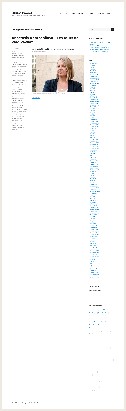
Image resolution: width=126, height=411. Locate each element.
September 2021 (94, 170)
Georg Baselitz (93, 342)
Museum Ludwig (108, 363)
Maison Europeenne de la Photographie (18, 100)
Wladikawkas (20, 122)
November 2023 (94, 123)
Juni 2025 (92, 89)
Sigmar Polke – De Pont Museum (99, 49)
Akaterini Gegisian (17, 53)
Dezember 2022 (94, 143)
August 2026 (93, 63)
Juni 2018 (92, 240)
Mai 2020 (92, 198)
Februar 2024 (94, 117)
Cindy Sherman (105, 321)
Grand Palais (92, 345)
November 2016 (94, 274)
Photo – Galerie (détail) (78, 13)
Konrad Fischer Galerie (105, 351)
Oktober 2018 (93, 233)
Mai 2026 (92, 69)
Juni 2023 (92, 132)
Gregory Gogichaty (17, 86)
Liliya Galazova (16, 96)
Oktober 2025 (94, 81)
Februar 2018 (93, 247)
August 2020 (93, 193)
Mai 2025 (92, 90)
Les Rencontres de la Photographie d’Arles (101, 360)
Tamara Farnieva (16, 118)
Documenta (101, 324)
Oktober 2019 (93, 211)
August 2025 (93, 85)
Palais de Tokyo (109, 372)
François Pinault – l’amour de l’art (99, 48)
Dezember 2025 (94, 78)
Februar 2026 (94, 74)
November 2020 (94, 188)
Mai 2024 (92, 112)
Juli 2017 (92, 260)
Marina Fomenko (21, 104)
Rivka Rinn (14, 111)
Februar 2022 (94, 161)
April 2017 (92, 265)
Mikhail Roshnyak (16, 105)
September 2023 (95, 126)
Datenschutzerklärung (106, 13)
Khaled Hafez (20, 93)
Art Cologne (97, 309)
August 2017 (93, 258)
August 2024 (93, 107)
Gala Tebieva (19, 84)
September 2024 (95, 105)
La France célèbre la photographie (100, 46)
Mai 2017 (92, 263)
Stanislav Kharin (20, 116)
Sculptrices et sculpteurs (96, 381)
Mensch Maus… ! (22, 12)
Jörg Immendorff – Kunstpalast (99, 51)
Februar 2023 (94, 139)
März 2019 (93, 224)
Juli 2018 (92, 238)
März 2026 (93, 72)
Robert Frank (93, 378)
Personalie (14, 51)
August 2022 (93, 150)
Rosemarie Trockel (103, 378)
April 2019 (93, 222)
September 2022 (95, 148)
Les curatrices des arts (95, 357)
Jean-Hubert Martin (94, 348)
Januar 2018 (93, 249)
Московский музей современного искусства (18, 127)
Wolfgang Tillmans (94, 390)
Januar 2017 (93, 270)
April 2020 (93, 200)
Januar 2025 (93, 98)
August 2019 (93, 215)
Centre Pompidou (94, 315)
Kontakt (91, 13)
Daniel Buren (93, 324)
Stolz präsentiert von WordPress (31, 403)
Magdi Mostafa (16, 98)
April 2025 (93, 92)
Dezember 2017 (94, 251)
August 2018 (93, 236)
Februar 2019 (93, 225)
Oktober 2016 (93, 276)
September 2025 (94, 83)
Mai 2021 (92, 177)
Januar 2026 (93, 76)
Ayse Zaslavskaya (22, 69)
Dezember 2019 (94, 207)
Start (60, 13)
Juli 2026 (92, 65)
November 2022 (94, 144)
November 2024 (94, 101)
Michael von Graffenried (96, 363)
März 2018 (93, 245)
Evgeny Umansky (16, 80)
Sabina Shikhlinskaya (17, 113)
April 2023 (93, 135)
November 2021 (94, 166)
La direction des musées (96, 354)
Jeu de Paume (106, 348)
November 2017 (94, 252)
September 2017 (94, 256)
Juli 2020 (92, 195)
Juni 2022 (92, 153)
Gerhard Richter (103, 342)
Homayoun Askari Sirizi (18, 87)
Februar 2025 (94, 96)
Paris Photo (97, 375)
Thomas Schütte (93, 387)
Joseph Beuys (93, 351)
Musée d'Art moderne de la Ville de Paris (100, 366)
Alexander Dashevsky (18, 55)
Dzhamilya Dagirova (17, 73)
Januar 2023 (93, 141)
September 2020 (95, 191)
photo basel (105, 375)
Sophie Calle (92, 384)
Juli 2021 (92, 173)
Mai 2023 (92, 134)
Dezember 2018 (94, 229)
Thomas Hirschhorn (103, 384)
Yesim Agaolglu (16, 123)
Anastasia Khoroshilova (18, 59)
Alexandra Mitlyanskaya (18, 57)
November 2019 (94, 209)
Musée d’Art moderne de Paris (97, 369)
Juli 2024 (92, 108)
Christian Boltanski (94, 321)
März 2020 (93, 202)
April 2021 (93, 179)
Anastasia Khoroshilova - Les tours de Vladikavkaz (19, 66)
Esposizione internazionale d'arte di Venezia (18, 76)
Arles (90, 309)
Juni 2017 (92, 261)
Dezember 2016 (94, 272)
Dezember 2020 (94, 186)
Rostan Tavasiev (22, 111)
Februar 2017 (93, 269)
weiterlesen (36, 97)
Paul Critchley (23, 109)
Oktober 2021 (94, 168)
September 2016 (94, 278)
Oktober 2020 (94, 189)
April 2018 (93, 243)
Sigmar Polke (108, 381)
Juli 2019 (92, 216)
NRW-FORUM (93, 372)
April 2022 (93, 157)
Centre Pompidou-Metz (96, 318)
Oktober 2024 (94, 103)
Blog (66, 13)
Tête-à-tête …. (104, 387)
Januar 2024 (93, 119)
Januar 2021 (93, 184)
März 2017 (93, 267)
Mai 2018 (92, 242)
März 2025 (93, 94)
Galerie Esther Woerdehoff (96, 336)
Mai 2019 (92, 220)
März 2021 (93, 180)
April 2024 (93, 114)
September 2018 (94, 234)
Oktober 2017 (93, 254)
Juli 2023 (92, 130)
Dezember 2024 (94, 99)
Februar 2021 (93, 182)
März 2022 (93, 159)
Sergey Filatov (16, 114)
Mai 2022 (92, 155)
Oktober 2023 (94, 125)
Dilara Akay (22, 71)
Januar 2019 (93, 227)
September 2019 (94, 213)
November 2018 (94, 231)
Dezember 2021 (94, 164)
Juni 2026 (92, 67)
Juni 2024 (92, 110)
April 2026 (93, 71)
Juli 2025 (92, 87)
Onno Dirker (15, 109)
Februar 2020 (94, 204)
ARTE (103, 309)
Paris (90, 375)
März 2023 (93, 137)
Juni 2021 (92, 175)
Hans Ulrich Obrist (103, 345)
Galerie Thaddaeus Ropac (96, 339)
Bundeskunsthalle (103, 312)
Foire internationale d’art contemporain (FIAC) (100, 332)
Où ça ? (101, 372)
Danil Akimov (15, 71)
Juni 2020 (92, 197)
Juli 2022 (92, 152)
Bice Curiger (92, 312)
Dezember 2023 (94, 121)
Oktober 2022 (94, 146)
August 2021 (93, 171)
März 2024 (93, 116)
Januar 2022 (93, 162)
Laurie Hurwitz (21, 95)
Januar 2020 (93, 206)
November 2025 (94, 80)
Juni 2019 (92, 218)
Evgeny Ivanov (21, 78)
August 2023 (93, 128)
